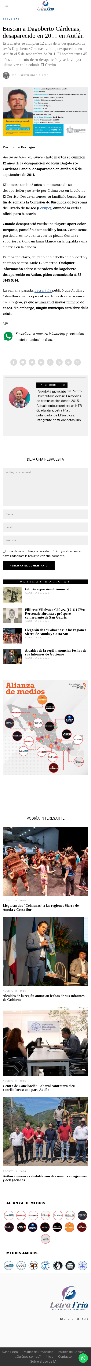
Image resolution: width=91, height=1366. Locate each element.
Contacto (65, 1357)
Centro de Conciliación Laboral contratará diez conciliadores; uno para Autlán (39, 1088)
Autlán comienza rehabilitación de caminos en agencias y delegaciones (45, 1178)
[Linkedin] (50, 362)
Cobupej (44, 208)
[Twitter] (32, 362)
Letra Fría (43, 290)
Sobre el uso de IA (43, 1361)
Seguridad (11, 19)
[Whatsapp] (59, 362)
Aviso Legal (9, 1352)
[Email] (77, 362)
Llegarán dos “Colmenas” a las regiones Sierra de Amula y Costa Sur (55, 632)
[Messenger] (22, 362)
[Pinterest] (41, 362)
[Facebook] (13, 362)
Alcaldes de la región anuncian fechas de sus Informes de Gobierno (55, 652)
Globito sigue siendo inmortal (47, 589)
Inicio (49, 1357)
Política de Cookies (71, 1352)
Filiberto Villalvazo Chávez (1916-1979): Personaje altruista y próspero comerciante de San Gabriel (55, 613)
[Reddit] (68, 362)
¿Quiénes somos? (28, 1357)
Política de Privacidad (38, 1352)
